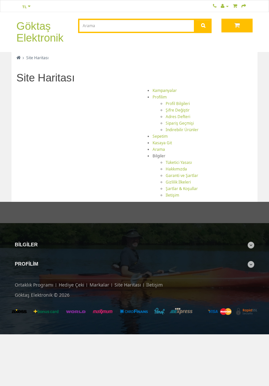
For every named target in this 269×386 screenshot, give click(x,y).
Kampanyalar (165, 90)
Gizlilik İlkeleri (178, 182)
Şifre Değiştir (178, 110)
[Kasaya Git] (243, 6)
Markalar (99, 285)
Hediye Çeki (71, 285)
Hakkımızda (176, 169)
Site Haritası (37, 58)
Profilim (160, 97)
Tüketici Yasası (179, 162)
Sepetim (160, 136)
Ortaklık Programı (34, 285)
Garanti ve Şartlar (182, 175)
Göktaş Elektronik (40, 32)
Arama (159, 149)
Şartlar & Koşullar (182, 188)
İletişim (172, 195)
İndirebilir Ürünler (182, 129)
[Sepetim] (235, 6)
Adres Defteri (178, 116)
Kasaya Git (162, 143)
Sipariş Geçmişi (180, 123)
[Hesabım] (225, 6)
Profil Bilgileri (178, 103)
